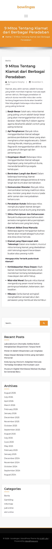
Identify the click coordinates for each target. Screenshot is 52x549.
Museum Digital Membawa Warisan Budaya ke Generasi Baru (25, 370)
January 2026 (10, 413)
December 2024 (12, 458)
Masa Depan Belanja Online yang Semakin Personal (24, 356)
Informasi (8, 504)
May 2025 (8, 446)
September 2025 (12, 430)
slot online (9, 512)
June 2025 (9, 442)
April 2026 (8, 401)
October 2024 (10, 466)
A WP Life (44, 538)
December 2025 (11, 417)
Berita (8, 61)
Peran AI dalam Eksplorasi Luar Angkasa (23, 351)
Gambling (8, 500)
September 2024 (12, 470)
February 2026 (11, 409)
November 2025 (11, 421)
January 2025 (10, 454)
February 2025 (11, 450)
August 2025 (10, 434)
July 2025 (8, 438)
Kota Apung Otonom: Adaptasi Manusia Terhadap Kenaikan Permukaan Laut (22, 363)
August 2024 (10, 474)
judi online (9, 508)
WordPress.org (31, 541)
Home (8, 37)
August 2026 (10, 393)
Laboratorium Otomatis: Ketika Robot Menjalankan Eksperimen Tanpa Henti (22, 345)
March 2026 (9, 405)
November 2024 (11, 462)
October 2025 (10, 425)
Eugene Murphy (17, 82)
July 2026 (8, 397)
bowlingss (26, 7)
